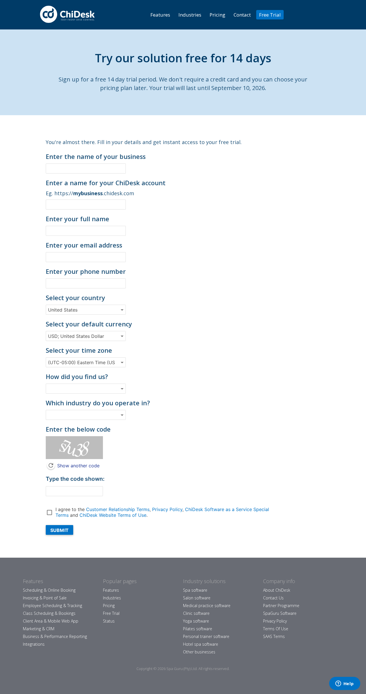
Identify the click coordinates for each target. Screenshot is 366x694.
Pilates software (197, 628)
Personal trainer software (206, 636)
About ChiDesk (276, 590)
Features (160, 14)
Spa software (195, 590)
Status (109, 621)
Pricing (217, 14)
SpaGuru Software (280, 613)
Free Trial (270, 14)
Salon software (196, 598)
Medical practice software (206, 605)
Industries (189, 14)
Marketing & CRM (38, 628)
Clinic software (196, 613)
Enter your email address (84, 245)
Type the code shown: (75, 478)
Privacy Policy (167, 509)
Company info (279, 581)
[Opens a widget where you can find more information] (344, 684)
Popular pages (120, 581)
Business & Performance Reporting (55, 636)
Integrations (34, 644)
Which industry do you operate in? (98, 403)
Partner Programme (281, 605)
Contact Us (273, 598)
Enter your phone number (86, 271)
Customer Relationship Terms (118, 509)
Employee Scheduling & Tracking (52, 605)
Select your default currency (89, 324)
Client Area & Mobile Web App (50, 621)
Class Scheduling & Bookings (49, 613)
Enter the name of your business (96, 156)
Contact (242, 14)
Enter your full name (77, 219)
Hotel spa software (200, 644)
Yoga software (196, 621)
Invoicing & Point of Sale (45, 598)
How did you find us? (77, 376)
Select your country (75, 298)
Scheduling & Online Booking (49, 590)
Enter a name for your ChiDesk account (106, 183)
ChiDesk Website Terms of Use (112, 515)
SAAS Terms (274, 636)
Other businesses (199, 652)
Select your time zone (79, 350)
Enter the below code (78, 429)
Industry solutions (204, 581)
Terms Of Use (275, 628)
